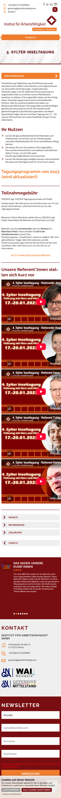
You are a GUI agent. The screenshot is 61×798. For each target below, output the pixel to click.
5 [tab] (22, 613)
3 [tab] (18, 613)
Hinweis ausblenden (11, 794)
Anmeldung (30, 773)
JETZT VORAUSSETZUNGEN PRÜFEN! (31, 255)
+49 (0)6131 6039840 (18, 5)
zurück (13, 543)
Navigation (30, 37)
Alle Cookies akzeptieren (36, 790)
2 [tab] (16, 613)
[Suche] (54, 9)
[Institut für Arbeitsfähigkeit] (30, 30)
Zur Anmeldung (14, 75)
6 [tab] (25, 613)
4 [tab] (20, 613)
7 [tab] (27, 613)
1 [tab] (14, 613)
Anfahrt (11, 11)
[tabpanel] (30, 579)
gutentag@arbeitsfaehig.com (22, 8)
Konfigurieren (11, 790)
